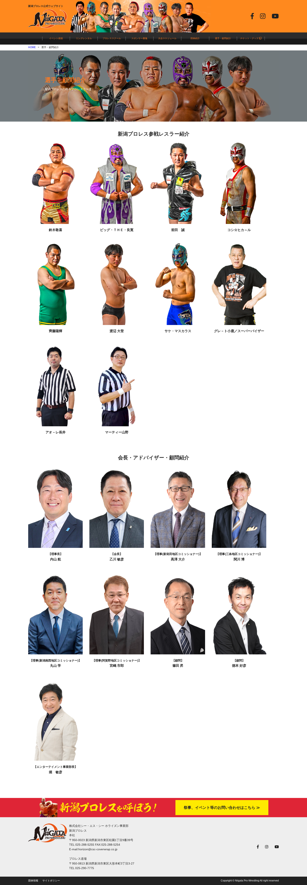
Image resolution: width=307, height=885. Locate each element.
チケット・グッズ (249, 38)
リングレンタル (84, 38)
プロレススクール (112, 38)
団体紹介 (195, 38)
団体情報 (33, 880)
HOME (32, 47)
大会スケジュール (167, 38)
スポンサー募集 (139, 38)
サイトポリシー (51, 880)
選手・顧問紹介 (223, 38)
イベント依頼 (56, 38)
